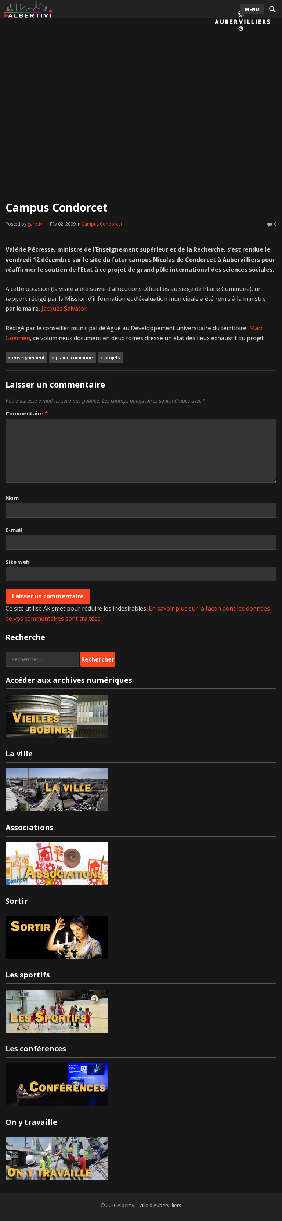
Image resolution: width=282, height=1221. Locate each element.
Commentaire (27, 413)
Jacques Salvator (64, 309)
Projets (112, 357)
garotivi (35, 224)
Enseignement (28, 357)
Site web (18, 561)
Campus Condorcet (102, 224)
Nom (12, 497)
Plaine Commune (74, 357)
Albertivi (126, 1205)
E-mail (14, 529)
